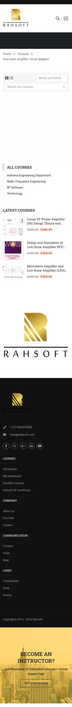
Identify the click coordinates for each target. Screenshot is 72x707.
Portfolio (8, 518)
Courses (23, 54)
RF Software (15, 187)
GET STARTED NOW (36, 683)
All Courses (10, 469)
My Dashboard (12, 476)
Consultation (11, 581)
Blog (6, 560)
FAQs (6, 553)
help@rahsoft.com (22, 434)
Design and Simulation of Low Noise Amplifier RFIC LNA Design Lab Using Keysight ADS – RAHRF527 (46, 249)
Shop (6, 588)
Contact (8, 546)
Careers (8, 525)
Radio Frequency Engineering (26, 181)
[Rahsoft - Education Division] (16, 18)
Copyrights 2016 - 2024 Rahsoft (23, 619)
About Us (8, 511)
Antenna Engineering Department (29, 175)
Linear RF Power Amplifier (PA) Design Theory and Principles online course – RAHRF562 (46, 225)
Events (7, 595)
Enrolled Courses (13, 483)
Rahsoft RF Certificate (16, 490)
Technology (14, 193)
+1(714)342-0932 (21, 427)
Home (7, 54)
